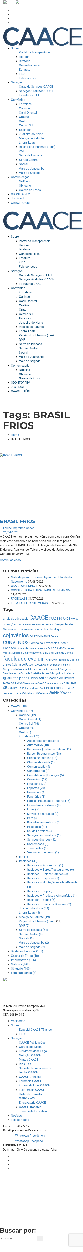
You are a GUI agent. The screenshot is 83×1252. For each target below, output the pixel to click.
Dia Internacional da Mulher (38, 652)
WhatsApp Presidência (29, 1135)
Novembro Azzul (55, 683)
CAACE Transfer (30, 1107)
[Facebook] (12, 10)
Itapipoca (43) (28, 861)
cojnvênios (16, 635)
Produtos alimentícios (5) (43, 822)
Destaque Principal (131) (27, 951)
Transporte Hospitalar (33, 1111)
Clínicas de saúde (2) (41, 762)
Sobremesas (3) (37, 844)
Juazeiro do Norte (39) (34, 908)
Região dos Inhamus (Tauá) (37, 921)
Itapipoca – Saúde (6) (41, 900)
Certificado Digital (30, 1047)
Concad (55, 636)
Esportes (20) (36, 788)
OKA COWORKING (23, 586)
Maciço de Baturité (61, 678)
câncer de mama (26, 648)
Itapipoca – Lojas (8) (40, 891)
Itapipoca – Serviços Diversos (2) (49, 904)
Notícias (16, 1115)
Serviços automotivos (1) (44, 835)
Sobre (15, 1025)
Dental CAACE (28, 1072)
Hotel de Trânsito (30, 1094)
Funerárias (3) (36, 796)
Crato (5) (25, 732)
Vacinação (18, 1021)
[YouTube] (12, 23)
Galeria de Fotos (22, 664)
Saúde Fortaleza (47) (41, 831)
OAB (66, 683)
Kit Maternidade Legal (33, 1051)
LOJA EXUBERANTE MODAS (29, 603)
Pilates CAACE (28, 1059)
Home (15, 435)
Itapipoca (19, 678)
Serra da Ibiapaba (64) (33, 930)
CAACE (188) (19, 706)
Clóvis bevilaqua (52, 629)
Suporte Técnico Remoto (35, 1068)
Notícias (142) (20, 964)
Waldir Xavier (60, 693)
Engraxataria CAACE (32, 1102)
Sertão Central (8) (31, 934)
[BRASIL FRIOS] (41, 481)
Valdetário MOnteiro (35, 693)
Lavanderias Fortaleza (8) (44, 805)
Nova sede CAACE (35, 683)
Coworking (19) (37, 779)
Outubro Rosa (16, 687)
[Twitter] (12, 18)
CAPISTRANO (25, 629)
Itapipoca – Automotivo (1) (45, 865)
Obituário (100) (21, 968)
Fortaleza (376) (29, 736)
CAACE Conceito (30, 1077)
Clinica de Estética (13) (42, 758)
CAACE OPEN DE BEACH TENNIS (35, 624)
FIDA (22, 1034)
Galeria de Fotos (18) (25, 956)
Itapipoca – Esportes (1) (43, 878)
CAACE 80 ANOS (59, 618)
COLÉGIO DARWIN (40, 636)
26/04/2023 (10, 532)
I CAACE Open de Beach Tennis (51, 664)
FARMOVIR (51, 659)
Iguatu (7, 678)
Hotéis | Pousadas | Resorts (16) (48, 801)
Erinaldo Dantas (64, 652)
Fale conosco (20, 1120)
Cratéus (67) (27, 728)
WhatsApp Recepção (28, 1141)
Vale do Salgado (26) (33, 947)
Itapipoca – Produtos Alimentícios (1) (52, 895)
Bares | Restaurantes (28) (44, 753)
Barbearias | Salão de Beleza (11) (49, 749)
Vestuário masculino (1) (43, 852)
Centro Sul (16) (29, 723)
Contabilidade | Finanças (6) (45, 775)
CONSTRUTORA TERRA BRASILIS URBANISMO (41, 590)
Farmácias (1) (36, 792)
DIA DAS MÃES (57, 648)
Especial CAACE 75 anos (35, 1029)
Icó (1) (23, 857)
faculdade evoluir (23, 659)
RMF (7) (24, 925)
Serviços (17, 1038)
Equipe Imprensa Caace (18, 528)
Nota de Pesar (13, 683)
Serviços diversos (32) (42, 839)
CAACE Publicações (32, 1042)
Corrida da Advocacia (43, 643)
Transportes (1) (37, 848)
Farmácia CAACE (30, 1081)
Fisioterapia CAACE (32, 1090)
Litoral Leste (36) (30, 912)
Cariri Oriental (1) (30, 719)
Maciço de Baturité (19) (34, 917)
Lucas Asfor (38, 678)
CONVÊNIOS (16, 642)
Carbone (38, 629)
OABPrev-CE (27, 1098)
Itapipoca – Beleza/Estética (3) (47, 874)
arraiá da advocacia (15, 618)
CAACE (38, 617)
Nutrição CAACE (30, 1055)
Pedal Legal (53, 688)
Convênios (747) (22, 711)
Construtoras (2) (38, 771)
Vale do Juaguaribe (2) (34, 942)
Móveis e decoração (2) (42, 814)
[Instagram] (12, 14)
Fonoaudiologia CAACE (34, 1085)
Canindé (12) (27, 715)
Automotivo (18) (38, 745)
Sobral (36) (26, 938)
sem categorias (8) (23, 973)
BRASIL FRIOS (17, 521)
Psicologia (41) (37, 827)
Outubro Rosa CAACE (35, 688)
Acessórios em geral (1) (43, 741)
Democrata (42, 648)
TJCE (18, 693)
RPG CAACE (27, 1064)
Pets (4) (32, 818)
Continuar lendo (10, 560)
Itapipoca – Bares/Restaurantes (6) (50, 869)
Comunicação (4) (38, 766)
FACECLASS (19, 598)
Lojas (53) (33, 809)
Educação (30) (36, 784)
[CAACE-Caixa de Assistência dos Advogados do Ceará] (43, 36)
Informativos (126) (23, 960)
